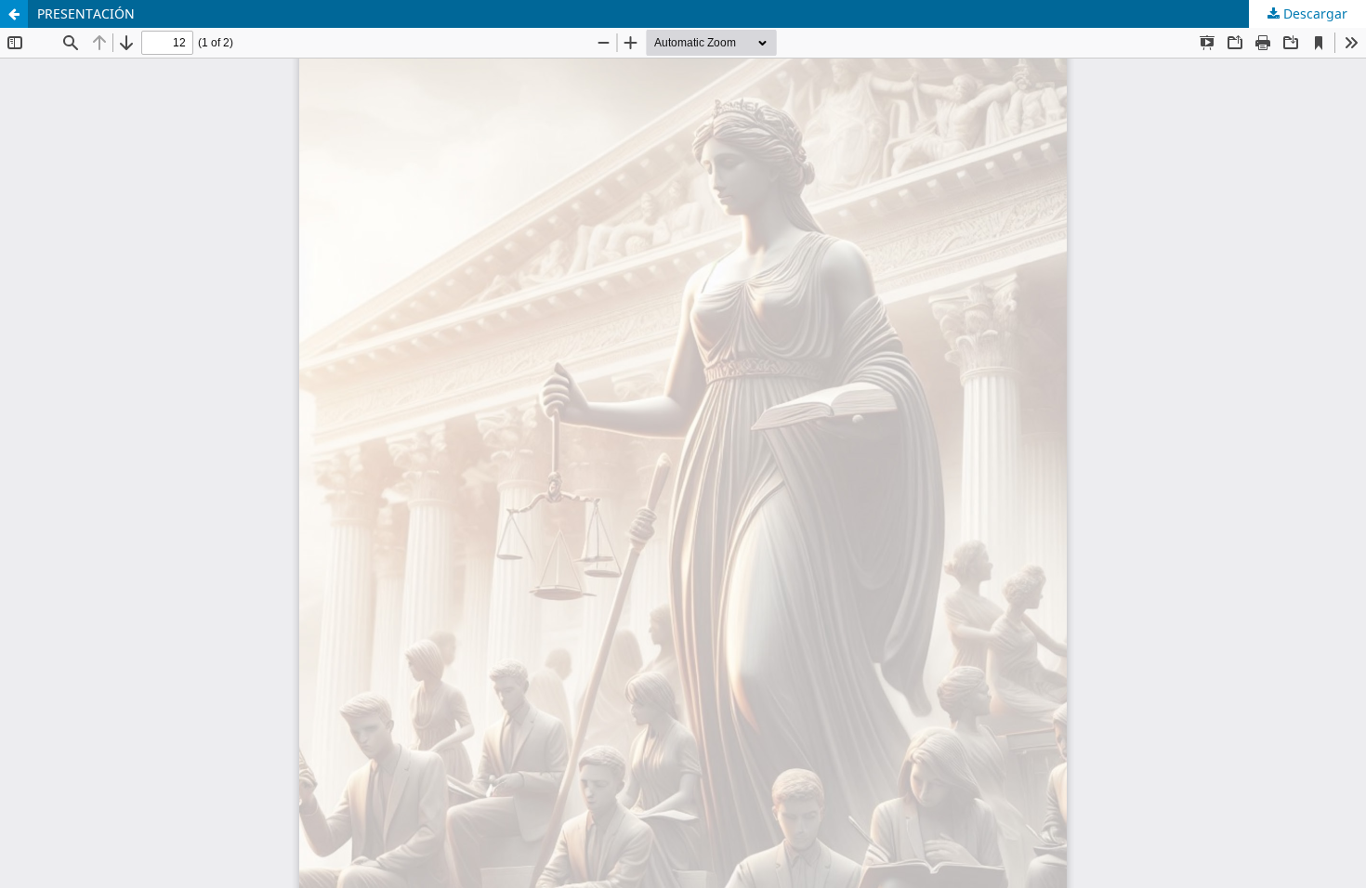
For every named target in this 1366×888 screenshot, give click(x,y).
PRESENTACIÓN (86, 13)
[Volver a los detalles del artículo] (14, 14)
